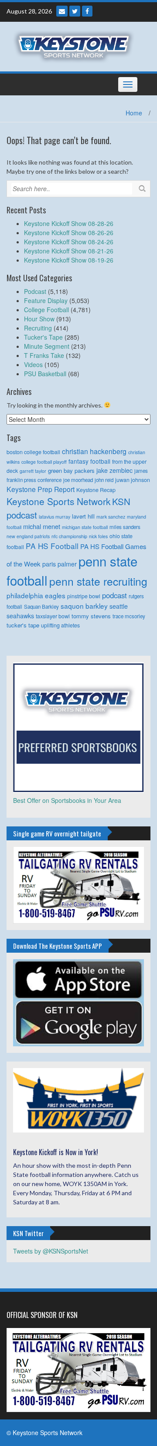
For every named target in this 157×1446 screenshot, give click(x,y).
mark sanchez (110, 516)
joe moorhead (78, 479)
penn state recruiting (98, 581)
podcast (114, 595)
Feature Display (46, 300)
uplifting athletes (60, 625)
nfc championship (69, 536)
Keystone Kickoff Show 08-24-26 (68, 241)
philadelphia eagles (36, 595)
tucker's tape (23, 625)
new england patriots (28, 536)
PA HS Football (52, 545)
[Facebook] (87, 11)
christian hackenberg (94, 451)
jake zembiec (114, 470)
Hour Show (39, 318)
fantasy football (89, 461)
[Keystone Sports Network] (75, 45)
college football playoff (44, 461)
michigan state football (85, 527)
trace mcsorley (129, 616)
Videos (33, 364)
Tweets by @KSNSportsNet (50, 1251)
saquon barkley (84, 605)
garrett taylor (33, 471)
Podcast (35, 291)
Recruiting (38, 328)
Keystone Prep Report (41, 489)
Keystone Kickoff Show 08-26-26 (68, 232)
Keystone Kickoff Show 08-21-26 (68, 250)
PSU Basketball (45, 373)
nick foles (98, 536)
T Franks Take (44, 355)
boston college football (33, 452)
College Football (46, 309)
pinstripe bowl (83, 596)
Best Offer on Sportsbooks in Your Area (67, 800)
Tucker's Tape (43, 337)
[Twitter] (74, 11)
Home (134, 112)
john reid (104, 479)
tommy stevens (91, 616)
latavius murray (54, 516)
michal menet (41, 526)
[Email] (62, 11)
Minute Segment (46, 346)
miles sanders (124, 526)
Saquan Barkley (41, 606)
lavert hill (83, 516)
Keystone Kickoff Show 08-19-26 (68, 260)
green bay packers (71, 470)
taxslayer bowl (53, 616)
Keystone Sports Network (58, 501)
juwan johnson (132, 480)
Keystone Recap (96, 490)
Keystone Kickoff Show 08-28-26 (68, 223)
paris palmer (59, 564)
